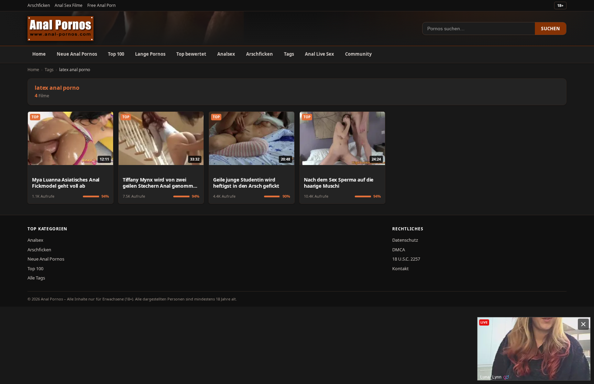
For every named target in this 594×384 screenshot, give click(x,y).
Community (358, 54)
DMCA (398, 249)
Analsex (226, 54)
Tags (289, 54)
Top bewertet (191, 54)
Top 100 (116, 54)
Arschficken (39, 5)
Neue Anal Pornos (77, 54)
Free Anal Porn (101, 5)
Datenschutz (405, 240)
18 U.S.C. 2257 (406, 259)
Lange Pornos (150, 54)
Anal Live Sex (319, 54)
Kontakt (400, 268)
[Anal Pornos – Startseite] (61, 28)
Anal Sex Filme (68, 5)
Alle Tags (36, 278)
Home (39, 54)
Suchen (550, 28)
